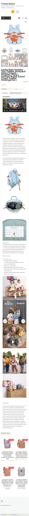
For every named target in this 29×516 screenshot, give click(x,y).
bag (23, 89)
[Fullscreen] (24, 110)
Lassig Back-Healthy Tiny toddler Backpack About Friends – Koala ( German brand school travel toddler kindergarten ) (21, 483)
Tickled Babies (8, 3)
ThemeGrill (8, 514)
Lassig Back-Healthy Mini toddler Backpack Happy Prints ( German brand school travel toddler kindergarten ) (21, 454)
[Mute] (22, 110)
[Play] (4, 110)
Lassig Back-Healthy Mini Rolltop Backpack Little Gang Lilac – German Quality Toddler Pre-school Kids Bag (7, 455)
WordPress (18, 514)
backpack (20, 89)
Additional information (15, 93)
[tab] (5, 93)
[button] (14, 105)
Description (5, 93)
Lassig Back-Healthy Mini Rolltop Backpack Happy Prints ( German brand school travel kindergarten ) (8, 482)
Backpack (9, 89)
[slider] (13, 110)
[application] (14, 105)
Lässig (13, 89)
